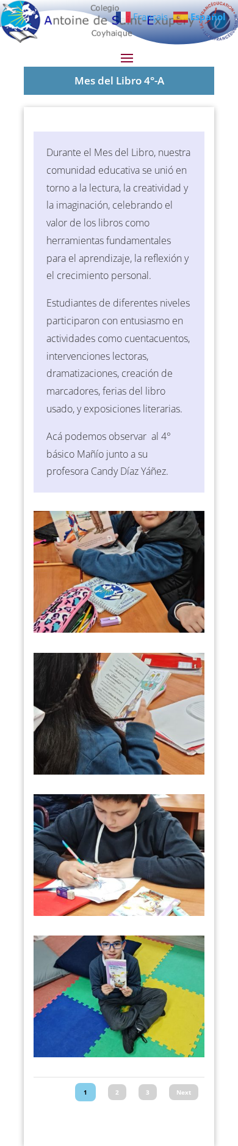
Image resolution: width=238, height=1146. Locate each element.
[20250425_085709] (119, 1054)
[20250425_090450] (119, 771)
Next (183, 1092)
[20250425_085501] (119, 629)
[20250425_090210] (119, 912)
